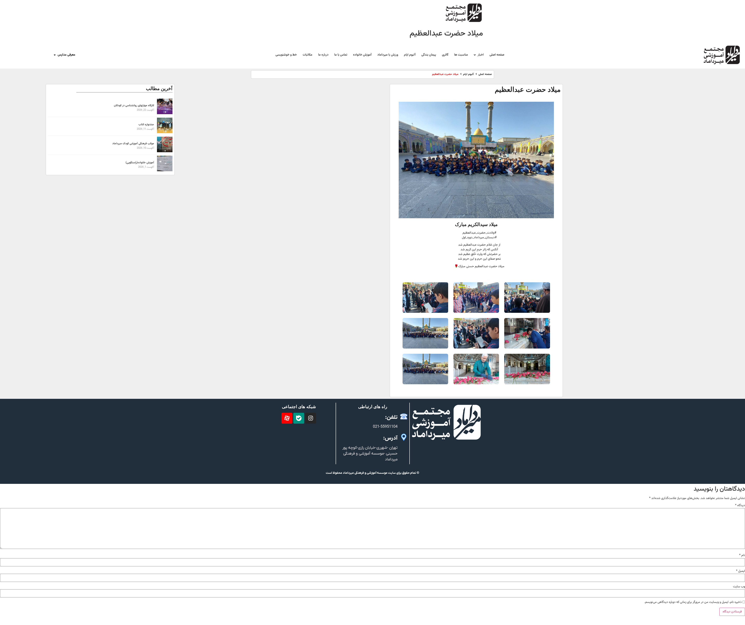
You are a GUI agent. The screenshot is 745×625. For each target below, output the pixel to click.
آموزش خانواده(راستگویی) (140, 163)
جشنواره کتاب (146, 125)
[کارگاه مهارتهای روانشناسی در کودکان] (164, 113)
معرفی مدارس (66, 54)
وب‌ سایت (739, 586)
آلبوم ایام (468, 74)
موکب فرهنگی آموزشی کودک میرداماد (133, 144)
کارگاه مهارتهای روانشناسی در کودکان (134, 105)
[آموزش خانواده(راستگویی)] (164, 170)
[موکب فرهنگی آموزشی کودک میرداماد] (164, 151)
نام (742, 555)
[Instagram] (310, 418)
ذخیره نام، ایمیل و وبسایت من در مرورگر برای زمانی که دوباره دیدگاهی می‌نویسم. (693, 602)
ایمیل (740, 571)
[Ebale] (298, 418)
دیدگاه (740, 505)
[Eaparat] (287, 418)
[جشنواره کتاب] (164, 132)
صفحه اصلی (485, 74)
